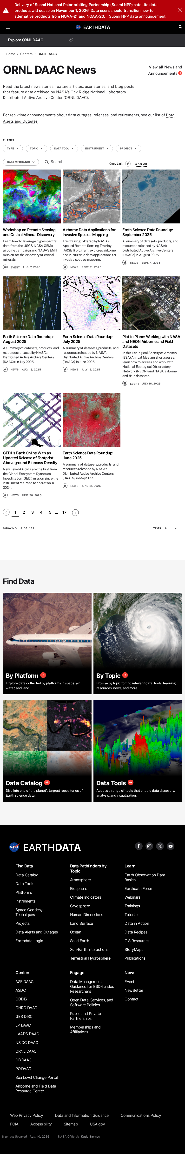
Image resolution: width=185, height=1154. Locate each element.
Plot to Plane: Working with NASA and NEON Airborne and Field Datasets (151, 341)
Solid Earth (79, 940)
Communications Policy (141, 1115)
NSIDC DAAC (26, 1042)
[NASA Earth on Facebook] (139, 845)
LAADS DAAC (27, 1033)
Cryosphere (80, 905)
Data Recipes (136, 932)
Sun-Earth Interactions (89, 949)
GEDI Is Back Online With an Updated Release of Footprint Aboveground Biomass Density (30, 458)
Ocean (75, 932)
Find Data (24, 865)
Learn (130, 865)
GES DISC (24, 1016)
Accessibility (41, 1124)
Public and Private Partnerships (85, 1016)
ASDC (20, 990)
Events (130, 981)
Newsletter (134, 990)
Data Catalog (26, 875)
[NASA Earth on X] (160, 845)
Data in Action (137, 923)
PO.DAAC (23, 1068)
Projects (22, 923)
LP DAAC (23, 1025)
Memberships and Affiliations (85, 1029)
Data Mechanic (19, 162)
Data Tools (24, 883)
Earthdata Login (29, 940)
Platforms (23, 892)
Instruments (25, 901)
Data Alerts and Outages (36, 932)
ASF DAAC (24, 981)
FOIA (14, 1124)
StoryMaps (134, 949)
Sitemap (71, 1124)
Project (126, 148)
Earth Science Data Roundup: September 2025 (147, 232)
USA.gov (97, 1124)
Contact (132, 999)
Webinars (132, 897)
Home (10, 54)
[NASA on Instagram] (149, 845)
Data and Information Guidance (82, 1115)
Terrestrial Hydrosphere (90, 958)
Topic (34, 148)
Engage (77, 972)
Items (156, 528)
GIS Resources (137, 940)
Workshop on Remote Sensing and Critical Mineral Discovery (29, 232)
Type (10, 148)
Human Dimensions (86, 914)
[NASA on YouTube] (170, 845)
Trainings (132, 905)
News (130, 972)
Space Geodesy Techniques (29, 912)
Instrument (95, 148)
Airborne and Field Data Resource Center (35, 1088)
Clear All (141, 164)
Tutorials (132, 914)
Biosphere (78, 888)
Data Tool (62, 148)
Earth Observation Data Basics (145, 877)
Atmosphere (80, 879)
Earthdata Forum (139, 888)
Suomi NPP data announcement (137, 16)
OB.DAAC (23, 1060)
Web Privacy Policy (26, 1115)
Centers (26, 54)
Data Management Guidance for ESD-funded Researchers (92, 986)
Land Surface (81, 923)
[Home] (97, 27)
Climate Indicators (85, 897)
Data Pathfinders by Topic (88, 868)
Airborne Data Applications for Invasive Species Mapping (89, 232)
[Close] (180, 10)
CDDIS (21, 999)
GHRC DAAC (26, 1007)
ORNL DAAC (26, 1051)
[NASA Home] (78, 27)
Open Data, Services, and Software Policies (91, 1002)
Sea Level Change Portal (36, 1077)
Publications (135, 958)
